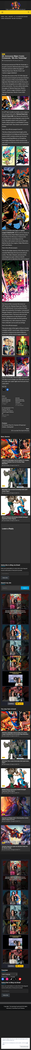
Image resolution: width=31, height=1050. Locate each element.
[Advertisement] (15, 36)
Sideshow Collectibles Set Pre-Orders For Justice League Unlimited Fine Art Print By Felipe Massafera (15, 462)
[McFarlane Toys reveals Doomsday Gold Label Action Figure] (15, 478)
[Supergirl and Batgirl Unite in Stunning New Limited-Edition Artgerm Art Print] (15, 806)
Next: (20, 429)
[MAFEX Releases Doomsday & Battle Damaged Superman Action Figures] (15, 505)
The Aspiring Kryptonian (7, 60)
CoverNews (15, 1008)
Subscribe (5, 577)
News (3, 54)
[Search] (28, 12)
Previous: (14, 425)
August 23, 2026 (14, 465)
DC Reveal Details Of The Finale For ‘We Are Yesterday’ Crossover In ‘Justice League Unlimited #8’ (8, 410)
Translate (12, 976)
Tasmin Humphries (6, 465)
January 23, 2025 (17, 60)
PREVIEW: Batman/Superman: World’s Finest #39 (6, 400)
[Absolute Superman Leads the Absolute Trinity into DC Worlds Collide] (15, 835)
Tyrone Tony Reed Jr (7, 821)
